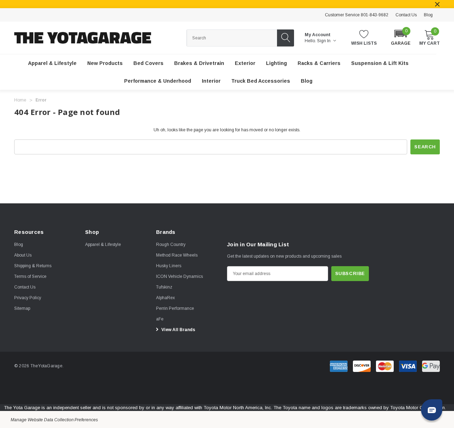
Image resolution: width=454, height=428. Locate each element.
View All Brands (177, 329)
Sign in (324, 41)
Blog (428, 14)
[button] (400, 37)
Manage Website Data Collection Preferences (54, 419)
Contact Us (406, 14)
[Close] (437, 4)
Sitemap (22, 308)
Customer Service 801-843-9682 (356, 14)
